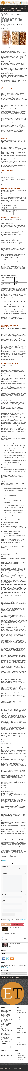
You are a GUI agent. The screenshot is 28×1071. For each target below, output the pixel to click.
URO (11, 1039)
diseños (9, 1016)
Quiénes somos (6, 977)
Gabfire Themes (22, 1068)
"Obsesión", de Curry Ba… (15, 927)
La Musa (18, 1030)
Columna (8, 1013)
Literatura (4, 1027)
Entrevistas (18, 10)
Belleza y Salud (6, 25)
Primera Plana (8, 10)
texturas (8, 1039)
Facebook (3, 958)
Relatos (8, 1037)
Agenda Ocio (5, 14)
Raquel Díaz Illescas (5, 1035)
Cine (25, 8)
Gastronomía (17, 6)
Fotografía (4, 1021)
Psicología (8, 1034)
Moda (22, 6)
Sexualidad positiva (21, 1042)
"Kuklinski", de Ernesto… (15, 943)
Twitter (8, 958)
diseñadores (4, 1016)
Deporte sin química (21, 1017)
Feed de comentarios (21, 1057)
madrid (9, 1027)
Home (2, 6)
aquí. (11, 1055)
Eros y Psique (3, 8)
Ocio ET (6, 6)
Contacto (12, 977)
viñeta (8, 1041)
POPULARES (15, 924)
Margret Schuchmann (5, 1028)
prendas (7, 1033)
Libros (8, 1025)
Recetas (11, 14)
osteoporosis (21, 863)
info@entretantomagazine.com (7, 967)
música (7, 1031)
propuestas (3, 1034)
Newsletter (17, 977)
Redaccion (22, 24)
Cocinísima (19, 1010)
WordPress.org (20, 1059)
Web (3, 908)
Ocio (5, 1032)
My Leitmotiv (19, 1035)
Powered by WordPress (8, 1068)
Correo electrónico (4, 901)
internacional (3, 1025)
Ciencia (2, 10)
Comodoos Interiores (21, 1012)
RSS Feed (12, 958)
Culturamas (8, 1014)
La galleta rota (20, 1028)
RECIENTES (4, 924)
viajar (5, 1041)
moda (2, 1030)
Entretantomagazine (7, 1066)
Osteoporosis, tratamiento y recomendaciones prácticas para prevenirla (12, 20)
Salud (25, 863)
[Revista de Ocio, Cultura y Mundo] (14, 3)
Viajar (25, 6)
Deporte (9, 1015)
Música (13, 10)
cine (7, 1011)
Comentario (4, 873)
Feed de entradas (20, 1055)
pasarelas (3, 1033)
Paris (11, 1032)
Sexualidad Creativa (21, 1040)
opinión (7, 1032)
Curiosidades (4, 1015)
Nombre (4, 894)
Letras (16, 8)
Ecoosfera (4, 860)
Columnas (21, 8)
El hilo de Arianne (20, 1023)
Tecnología (7, 1038)
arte (11, 1010)
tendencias (3, 1039)
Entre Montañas (20, 1024)
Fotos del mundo (20, 1026)
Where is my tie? (20, 1048)
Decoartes (11, 6)
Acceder (18, 1053)
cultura (3, 1014)
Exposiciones (4, 1020)
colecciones (3, 1013)
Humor (7, 1024)
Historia (3, 1024)
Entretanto (4, 15)
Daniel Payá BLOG (21, 1016)
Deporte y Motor (10, 8)
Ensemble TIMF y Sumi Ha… (9, 933)
